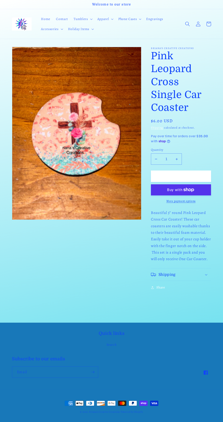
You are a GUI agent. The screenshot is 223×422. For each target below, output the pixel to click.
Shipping (157, 128)
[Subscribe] (93, 372)
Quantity (157, 149)
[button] (82, 19)
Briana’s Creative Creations (104, 412)
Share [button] (160, 287)
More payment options (181, 201)
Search (111, 344)
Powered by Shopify (132, 412)
